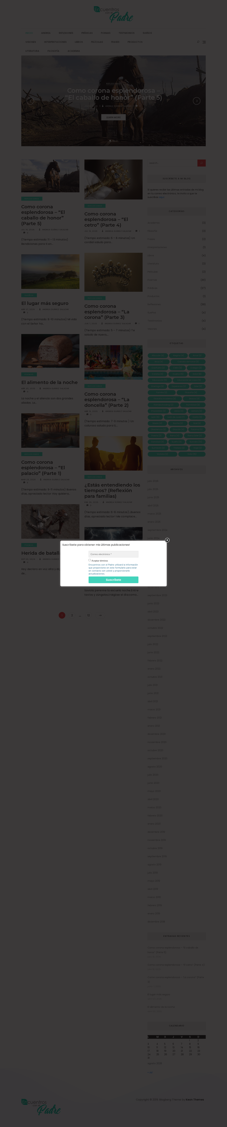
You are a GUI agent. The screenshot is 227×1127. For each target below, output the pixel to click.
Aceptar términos (100, 561)
